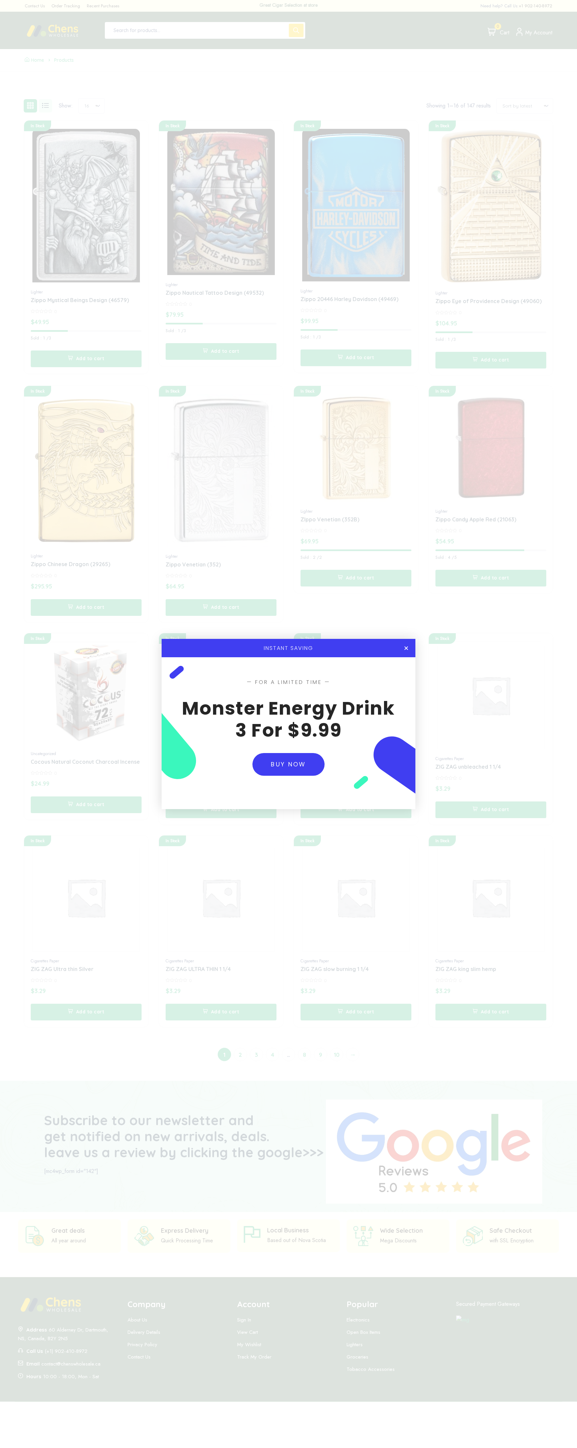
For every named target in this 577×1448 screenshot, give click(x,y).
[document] (288, 724)
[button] (406, 648)
